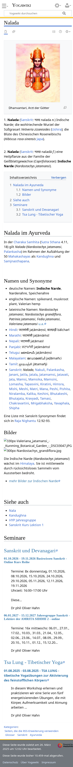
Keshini (42, 393)
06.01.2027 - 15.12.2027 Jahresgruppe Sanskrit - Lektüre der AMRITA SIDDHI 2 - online (37, 617)
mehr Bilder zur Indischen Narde (33, 481)
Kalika (31, 393)
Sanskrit (27, 120)
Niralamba (17, 393)
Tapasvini (31, 384)
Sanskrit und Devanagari (29, 550)
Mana (44, 389)
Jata (12, 379)
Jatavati (62, 374)
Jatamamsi (47, 374)
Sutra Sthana (50, 242)
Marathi (15, 335)
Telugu (14, 352)
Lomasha (16, 384)
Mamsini (50, 379)
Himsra (58, 384)
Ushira (56, 129)
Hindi (13, 330)
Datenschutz (10, 762)
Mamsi (21, 379)
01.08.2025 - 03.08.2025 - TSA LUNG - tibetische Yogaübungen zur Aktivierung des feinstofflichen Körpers (36, 675)
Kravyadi (32, 398)
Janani (13, 374)
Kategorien (11, 727)
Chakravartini (19, 403)
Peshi (54, 389)
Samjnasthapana (16, 261)
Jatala (33, 374)
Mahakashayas (19, 256)
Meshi (23, 389)
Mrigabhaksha (41, 403)
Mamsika (35, 379)
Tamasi (45, 398)
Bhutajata (16, 398)
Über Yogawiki (30, 762)
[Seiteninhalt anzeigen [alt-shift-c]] (6, 32)
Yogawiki (21, 5)
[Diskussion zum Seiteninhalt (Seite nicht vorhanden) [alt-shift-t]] (14, 32)
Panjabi (14, 347)
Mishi (13, 389)
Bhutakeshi (58, 393)
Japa (40, 139)
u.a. (41, 324)
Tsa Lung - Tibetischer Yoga (33, 662)
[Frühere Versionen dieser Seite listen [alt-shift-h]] (61, 32)
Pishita (65, 389)
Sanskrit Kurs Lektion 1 (26, 525)
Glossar (10, 735)
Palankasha (12, 251)
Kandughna (45, 256)
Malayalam (17, 358)
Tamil (13, 364)
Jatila (23, 374)
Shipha (14, 408)
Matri (34, 389)
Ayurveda (36, 735)
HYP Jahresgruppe (22, 520)
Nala (12, 510)
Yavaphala (61, 403)
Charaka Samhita (26, 242)
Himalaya (27, 463)
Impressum (49, 762)
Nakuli (40, 370)
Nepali (14, 341)
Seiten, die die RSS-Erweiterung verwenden (31, 731)
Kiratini (45, 384)
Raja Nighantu (25, 421)
